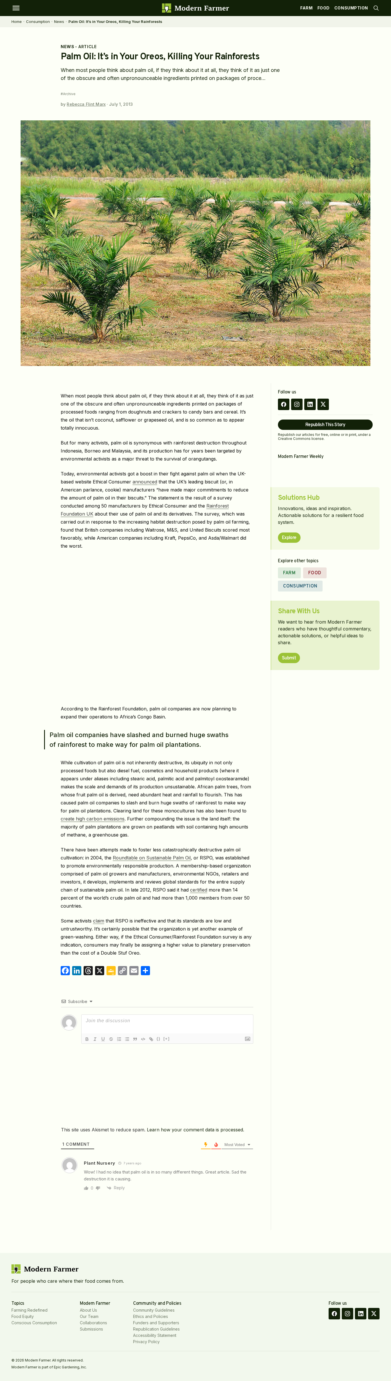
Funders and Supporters (156, 1322)
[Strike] (111, 1039)
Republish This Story (325, 425)
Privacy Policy (146, 1341)
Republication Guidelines (156, 1329)
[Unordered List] (127, 1039)
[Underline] (103, 1039)
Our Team (89, 1316)
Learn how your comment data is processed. (195, 1130)
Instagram (297, 404)
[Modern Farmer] (195, 8)
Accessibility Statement (154, 1335)
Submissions (91, 1329)
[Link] (151, 1039)
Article (87, 46)
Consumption (351, 7)
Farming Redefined (29, 1310)
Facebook (283, 404)
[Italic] (95, 1039)
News (59, 21)
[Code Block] (143, 1039)
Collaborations (93, 1322)
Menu (16, 8)
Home (16, 21)
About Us (88, 1310)
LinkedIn (310, 404)
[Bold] (87, 1039)
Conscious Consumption (34, 1322)
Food (323, 7)
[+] (166, 1039)
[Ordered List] (119, 1039)
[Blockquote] (135, 1039)
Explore (289, 538)
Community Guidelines (154, 1310)
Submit (289, 658)
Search (376, 8)
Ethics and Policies (150, 1316)
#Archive (68, 94)
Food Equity (22, 1316)
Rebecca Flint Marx (86, 104)
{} (159, 1039)
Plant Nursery (99, 1163)
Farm (306, 7)
